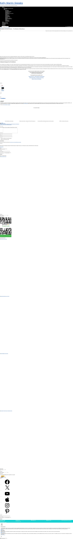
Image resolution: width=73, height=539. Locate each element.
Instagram (9, 104)
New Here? (3, 7)
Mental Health (7, 10)
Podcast (6, 19)
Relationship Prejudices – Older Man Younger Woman (36, 77)
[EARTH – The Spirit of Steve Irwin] (64, 114)
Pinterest (49, 520)
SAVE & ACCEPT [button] (3, 534)
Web (4, 104)
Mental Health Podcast (5, 22)
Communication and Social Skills (9, 13)
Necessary (3, 530)
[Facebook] (70, 26)
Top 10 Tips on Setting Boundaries (6, 124)
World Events (7, 12)
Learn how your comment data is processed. (15, 142)
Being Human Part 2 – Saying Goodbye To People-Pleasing (36, 76)
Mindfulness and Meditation (8, 18)
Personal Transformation (8, 11)
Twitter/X (6, 104)
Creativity (6, 14)
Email (1, 135)
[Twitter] (0, 98)
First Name (1, 151)
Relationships (7, 20)
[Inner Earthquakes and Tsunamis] (9, 114)
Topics (4, 9)
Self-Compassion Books (5, 23)
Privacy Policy (4, 25)
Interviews (6, 17)
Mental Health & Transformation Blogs (8, 8)
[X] (7, 490)
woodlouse (4, 123)
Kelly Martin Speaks (11, 3)
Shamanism (2, 123)
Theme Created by (3, 522)
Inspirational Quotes (7, 16)
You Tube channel (25, 103)
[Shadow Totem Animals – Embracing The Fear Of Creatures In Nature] (27, 114)
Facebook (34, 520)
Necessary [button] (2, 529)
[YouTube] (7, 496)
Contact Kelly (4, 24)
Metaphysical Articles (7, 27)
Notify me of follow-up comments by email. (6, 138)
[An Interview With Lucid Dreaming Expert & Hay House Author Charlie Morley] (45, 114)
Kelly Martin (1, 27)
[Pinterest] (1, 98)
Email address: (2, 517)
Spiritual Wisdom (7, 21)
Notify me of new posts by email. (5, 139)
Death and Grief (7, 15)
